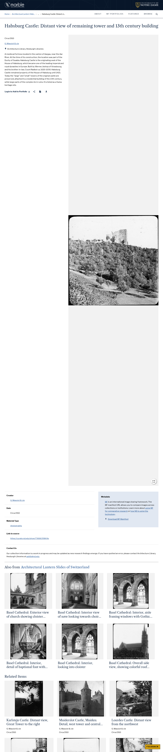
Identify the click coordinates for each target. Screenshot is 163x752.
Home (7, 14)
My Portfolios (114, 14)
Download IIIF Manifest (118, 519)
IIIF (106, 502)
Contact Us (11, 548)
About (97, 14)
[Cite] (40, 92)
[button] (113, 260)
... (38, 14)
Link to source (12, 533)
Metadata (105, 497)
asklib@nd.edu (32, 556)
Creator (9, 495)
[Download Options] (46, 92)
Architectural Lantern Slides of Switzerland (55, 567)
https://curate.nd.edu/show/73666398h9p (29, 538)
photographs (16, 526)
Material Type (12, 521)
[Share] (34, 92)
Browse (148, 14)
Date (8, 508)
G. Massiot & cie (17, 500)
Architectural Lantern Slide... (23, 14)
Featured (133, 14)
